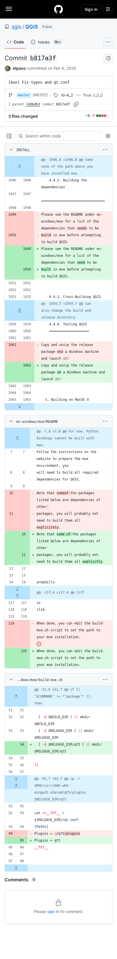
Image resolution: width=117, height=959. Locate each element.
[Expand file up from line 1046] (19, 166)
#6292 (40, 94)
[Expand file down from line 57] (16, 778)
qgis (16, 27)
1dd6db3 (33, 104)
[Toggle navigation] (9, 9)
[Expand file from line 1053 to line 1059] (19, 310)
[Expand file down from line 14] (17, 589)
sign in (53, 911)
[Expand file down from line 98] (16, 867)
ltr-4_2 (67, 95)
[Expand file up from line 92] (16, 785)
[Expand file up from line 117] (17, 595)
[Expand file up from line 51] (16, 696)
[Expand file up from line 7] (17, 438)
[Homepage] (58, 9)
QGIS (31, 27)
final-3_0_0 (93, 95)
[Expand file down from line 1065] (19, 406)
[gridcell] (58, 166)
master (24, 95)
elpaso (19, 68)
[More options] (105, 149)
